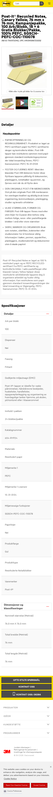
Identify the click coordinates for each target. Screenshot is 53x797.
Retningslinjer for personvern (25, 750)
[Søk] (42, 3)
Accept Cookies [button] (39, 785)
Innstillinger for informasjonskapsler (28, 752)
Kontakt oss (27, 687)
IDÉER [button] (7, 716)
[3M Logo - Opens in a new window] (6, 3)
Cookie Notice (10, 779)
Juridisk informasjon (22, 747)
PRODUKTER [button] (11, 707)
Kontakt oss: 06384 (28, 695)
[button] (12, 791)
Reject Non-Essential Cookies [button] (16, 785)
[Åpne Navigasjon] (49, 4)
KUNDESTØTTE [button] (12, 724)
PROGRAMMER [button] (12, 733)
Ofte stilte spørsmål (26, 680)
